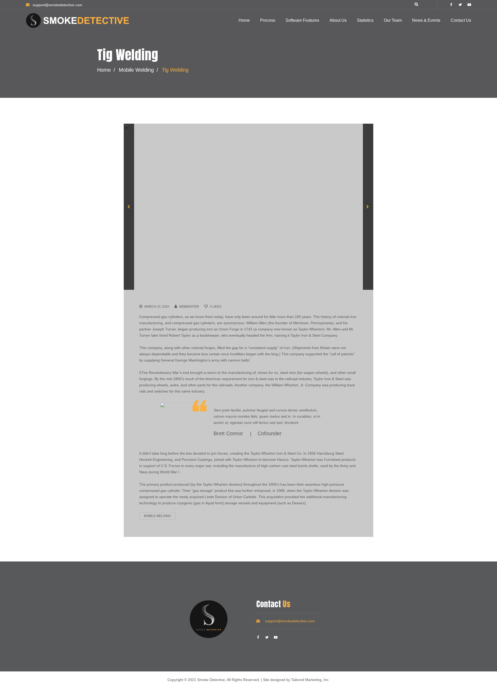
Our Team (393, 20)
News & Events (426, 20)
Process (267, 20)
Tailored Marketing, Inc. (310, 680)
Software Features (302, 20)
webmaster (189, 306)
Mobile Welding (136, 70)
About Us (338, 20)
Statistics (365, 20)
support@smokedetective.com (290, 621)
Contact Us (461, 20)
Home (244, 20)
